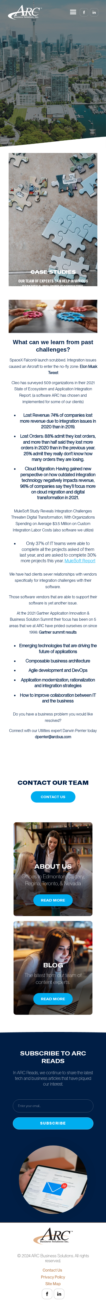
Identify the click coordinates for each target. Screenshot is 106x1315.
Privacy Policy (53, 1277)
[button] (73, 12)
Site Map (53, 1284)
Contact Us (53, 1270)
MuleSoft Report (80, 560)
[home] (25, 12)
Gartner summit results (58, 632)
